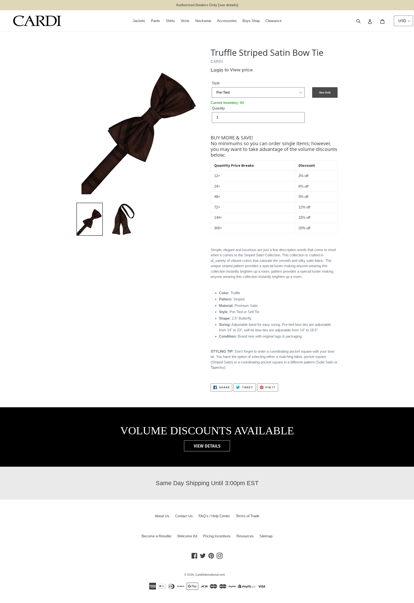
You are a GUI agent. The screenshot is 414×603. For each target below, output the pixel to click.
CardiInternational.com (210, 574)
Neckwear (203, 21)
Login (217, 69)
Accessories (227, 21)
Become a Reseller (157, 536)
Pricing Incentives (217, 536)
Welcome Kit (187, 536)
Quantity (218, 108)
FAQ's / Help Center (214, 516)
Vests (185, 21)
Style (216, 83)
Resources (245, 536)
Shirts (170, 21)
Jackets (139, 21)
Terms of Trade (247, 516)
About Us (162, 516)
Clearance (273, 21)
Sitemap (265, 536)
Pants (155, 21)
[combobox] (363, 21)
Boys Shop (251, 21)
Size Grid (325, 92)
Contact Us (184, 516)
